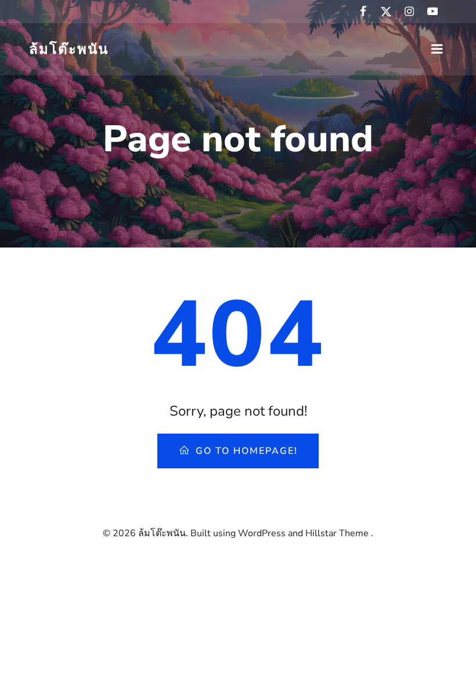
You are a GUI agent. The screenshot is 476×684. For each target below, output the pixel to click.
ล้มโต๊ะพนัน (69, 49)
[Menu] (437, 49)
